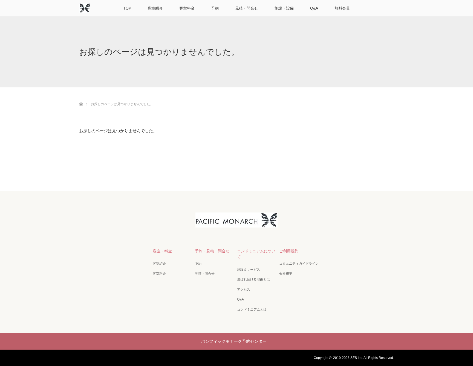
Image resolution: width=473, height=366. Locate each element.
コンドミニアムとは (252, 309)
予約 (215, 8)
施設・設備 (284, 8)
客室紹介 (155, 8)
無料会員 (342, 8)
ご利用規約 (288, 251)
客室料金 (187, 8)
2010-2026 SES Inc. (348, 358)
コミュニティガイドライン (299, 263)
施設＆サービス (248, 269)
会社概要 (285, 274)
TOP (127, 8)
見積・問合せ (246, 8)
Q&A (314, 8)
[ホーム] (81, 98)
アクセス (243, 289)
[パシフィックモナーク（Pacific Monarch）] (236, 223)
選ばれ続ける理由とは (253, 279)
